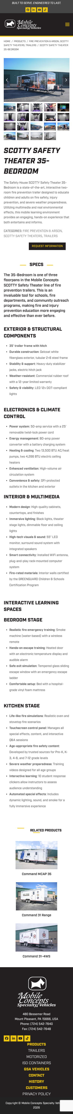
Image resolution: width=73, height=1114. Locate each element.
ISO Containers (36, 1063)
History (36, 1081)
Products (36, 1044)
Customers (36, 1087)
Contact (36, 1075)
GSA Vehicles (36, 1069)
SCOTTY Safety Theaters (23, 236)
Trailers (51, 236)
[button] (67, 24)
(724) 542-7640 (41, 1024)
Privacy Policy (36, 1094)
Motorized (36, 1056)
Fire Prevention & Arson (42, 231)
